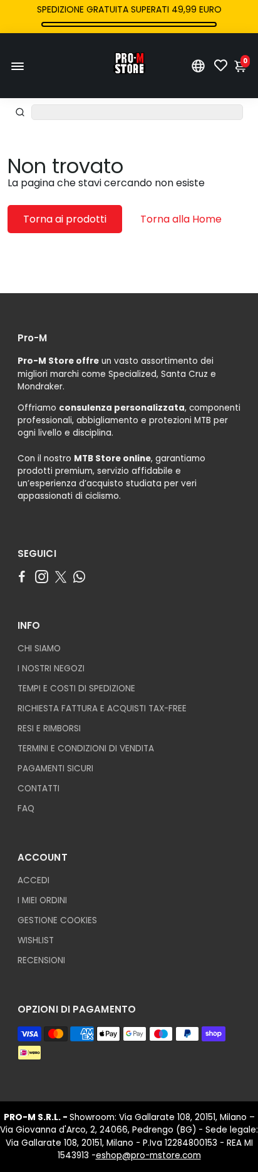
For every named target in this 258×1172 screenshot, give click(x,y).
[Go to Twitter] (60, 577)
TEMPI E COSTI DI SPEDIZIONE (76, 688)
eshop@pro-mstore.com (148, 1155)
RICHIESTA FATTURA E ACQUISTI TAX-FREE (102, 708)
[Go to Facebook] (22, 577)
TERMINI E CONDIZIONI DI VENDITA (86, 748)
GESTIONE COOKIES (57, 920)
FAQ (26, 808)
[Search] (20, 112)
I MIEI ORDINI (42, 900)
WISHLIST (36, 940)
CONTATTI (38, 788)
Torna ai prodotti (64, 219)
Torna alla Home (181, 219)
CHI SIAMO (39, 648)
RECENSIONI (41, 960)
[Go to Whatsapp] (79, 577)
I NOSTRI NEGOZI (51, 668)
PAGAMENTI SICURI (55, 768)
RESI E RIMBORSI (49, 728)
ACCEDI (33, 880)
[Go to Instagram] (41, 577)
